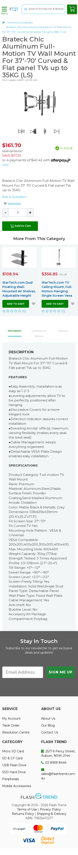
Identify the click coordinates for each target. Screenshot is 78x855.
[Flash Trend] (14, 9)
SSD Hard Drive (14, 772)
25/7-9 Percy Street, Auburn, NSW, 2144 (58, 753)
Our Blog (48, 725)
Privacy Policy (50, 809)
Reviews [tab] (39, 336)
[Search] (25, 9)
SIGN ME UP (60, 672)
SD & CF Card (12, 758)
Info (5, 165)
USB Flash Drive (14, 765)
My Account (11, 718)
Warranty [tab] (63, 330)
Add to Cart (23, 225)
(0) (23, 311)
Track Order (11, 725)
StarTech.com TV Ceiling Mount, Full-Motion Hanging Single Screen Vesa (57, 289)
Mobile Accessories (16, 786)
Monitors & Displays (20, 22)
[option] (39, 102)
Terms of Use (27, 809)
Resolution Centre (16, 732)
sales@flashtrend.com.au (58, 776)
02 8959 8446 (55, 763)
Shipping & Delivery (51, 814)
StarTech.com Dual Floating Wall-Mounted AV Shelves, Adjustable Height (19, 289)
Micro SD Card (13, 751)
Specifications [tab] (39, 330)
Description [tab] (14, 330)
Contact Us (49, 732)
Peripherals (10, 779)
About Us (48, 718)
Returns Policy (23, 814)
